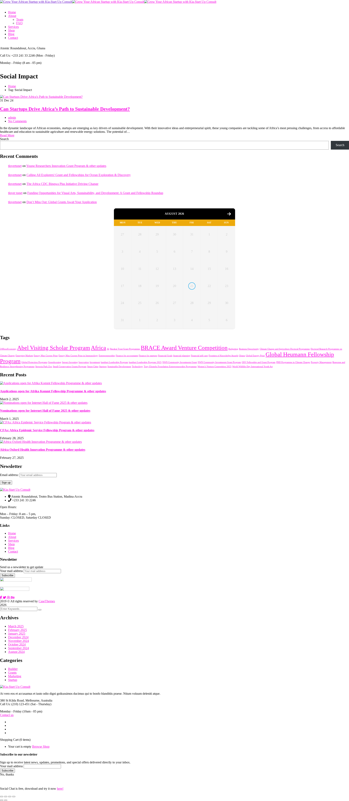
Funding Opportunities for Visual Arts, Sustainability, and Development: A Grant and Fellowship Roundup (95, 193)
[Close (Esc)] (13, 796)
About (12, 537)
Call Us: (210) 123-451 (15, 704)
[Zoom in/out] (1, 796)
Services (13, 540)
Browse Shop (40, 746)
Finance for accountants (127, 356)
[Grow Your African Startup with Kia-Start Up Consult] (36, 1)
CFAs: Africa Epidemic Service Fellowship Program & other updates (47, 430)
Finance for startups (148, 356)
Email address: (9, 475)
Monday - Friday (11, 62)
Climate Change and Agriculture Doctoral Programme (285, 349)
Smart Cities (92, 366)
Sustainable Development (119, 366)
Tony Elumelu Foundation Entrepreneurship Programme (170, 366)
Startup (12, 680)
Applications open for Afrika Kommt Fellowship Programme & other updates (53, 391)
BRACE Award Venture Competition (184, 347)
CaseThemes (47, 601)
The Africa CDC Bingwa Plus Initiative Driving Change (62, 184)
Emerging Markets (24, 356)
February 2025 (17, 630)
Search (4, 139)
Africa (98, 347)
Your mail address (11, 571)
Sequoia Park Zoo (43, 366)
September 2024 (18, 648)
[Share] (9, 796)
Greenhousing (54, 362)
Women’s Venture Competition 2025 (214, 366)
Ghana (242, 356)
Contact (13, 551)
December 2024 (18, 637)
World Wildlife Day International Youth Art (252, 366)
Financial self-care (199, 356)
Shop (11, 544)
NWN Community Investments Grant (179, 362)
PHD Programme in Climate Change (293, 362)
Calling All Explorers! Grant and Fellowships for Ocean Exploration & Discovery (78, 175)
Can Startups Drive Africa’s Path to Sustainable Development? (65, 109)
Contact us (7, 715)
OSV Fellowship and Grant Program (258, 362)
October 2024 (17, 644)
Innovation (84, 362)
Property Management (321, 362)
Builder (13, 669)
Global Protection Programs (34, 362)
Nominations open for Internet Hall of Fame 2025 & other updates (45, 410)
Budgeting (233, 349)
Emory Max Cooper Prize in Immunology (78, 356)
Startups (103, 366)
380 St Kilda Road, (12, 700)
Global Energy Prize (255, 356)
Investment (95, 362)
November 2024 (18, 641)
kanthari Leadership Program (114, 362)
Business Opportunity (249, 349)
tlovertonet (15, 166)
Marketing (14, 676)
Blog (11, 548)
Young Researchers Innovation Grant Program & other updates (66, 166)
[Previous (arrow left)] (1, 800)
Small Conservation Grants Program (69, 366)
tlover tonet (15, 193)
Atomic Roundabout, (13, 48)
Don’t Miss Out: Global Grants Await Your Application (61, 202)
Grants (12, 672)
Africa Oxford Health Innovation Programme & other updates (42, 449)
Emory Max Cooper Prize (46, 356)
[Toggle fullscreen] (5, 796)
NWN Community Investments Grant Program (219, 362)
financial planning (181, 356)
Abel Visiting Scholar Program (53, 347)
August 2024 (16, 651)
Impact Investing (70, 362)
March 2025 (16, 626)
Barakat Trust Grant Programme (125, 349)
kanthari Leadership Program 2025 (145, 362)
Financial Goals (165, 356)
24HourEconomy (8, 349)
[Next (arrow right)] (5, 800)
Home (12, 86)
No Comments (17, 121)
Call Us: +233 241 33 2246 (17, 55)
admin (12, 117)
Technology (137, 366)
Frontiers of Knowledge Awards (223, 356)
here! (60, 788)
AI (108, 349)
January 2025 (16, 633)
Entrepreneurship (107, 356)
